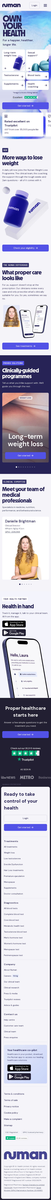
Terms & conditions (14, 1093)
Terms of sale (11, 1100)
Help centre (9, 1020)
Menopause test (11, 949)
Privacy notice (11, 1106)
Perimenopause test (13, 955)
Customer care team (14, 1025)
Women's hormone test (15, 943)
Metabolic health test (14, 926)
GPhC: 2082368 (12, 532)
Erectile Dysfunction (13, 864)
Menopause (9, 882)
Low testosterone (12, 858)
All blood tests (11, 908)
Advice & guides (11, 1005)
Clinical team (10, 1031)
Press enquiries (11, 1037)
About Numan (10, 970)
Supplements (10, 888)
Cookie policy (11, 1112)
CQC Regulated (11, 1132)
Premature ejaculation (14, 876)
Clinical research (11, 987)
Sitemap (8, 1125)
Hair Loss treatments (14, 870)
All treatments (10, 846)
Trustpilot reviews (12, 999)
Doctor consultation (13, 893)
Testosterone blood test (15, 931)
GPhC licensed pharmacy (33, 1132)
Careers (11, 976)
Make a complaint (13, 1119)
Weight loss (9, 852)
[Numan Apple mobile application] (14, 624)
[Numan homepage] (11, 5)
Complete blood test (14, 914)
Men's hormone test (13, 937)
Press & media (10, 993)
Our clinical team (12, 981)
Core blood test (11, 920)
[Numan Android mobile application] (14, 632)
